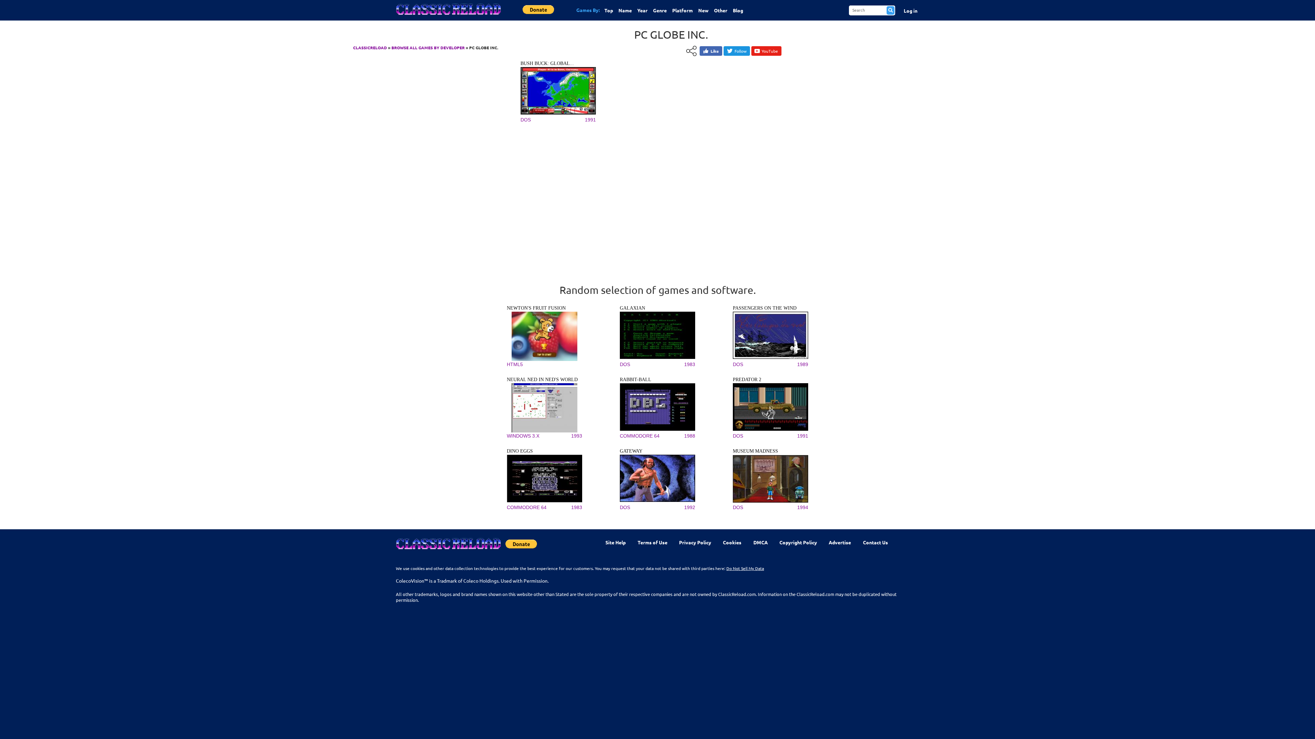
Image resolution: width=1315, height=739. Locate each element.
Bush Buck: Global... (547, 63)
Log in (910, 11)
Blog (738, 10)
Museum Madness (755, 451)
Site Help (615, 542)
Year (642, 10)
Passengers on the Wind (765, 308)
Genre (660, 10)
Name (625, 10)
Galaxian (632, 308)
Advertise (840, 542)
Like (715, 51)
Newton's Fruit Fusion (536, 308)
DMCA (760, 542)
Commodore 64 (640, 436)
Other (720, 10)
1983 (689, 364)
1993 (576, 436)
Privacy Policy (695, 542)
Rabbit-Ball (635, 379)
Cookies (732, 542)
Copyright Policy (798, 542)
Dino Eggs (520, 451)
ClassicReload (370, 47)
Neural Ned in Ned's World (542, 379)
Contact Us (875, 542)
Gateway (631, 451)
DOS (526, 119)
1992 (689, 507)
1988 (689, 436)
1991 (590, 119)
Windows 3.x (523, 436)
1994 (802, 507)
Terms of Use (652, 542)
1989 (802, 364)
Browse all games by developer (428, 47)
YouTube (770, 51)
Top (608, 10)
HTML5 (515, 364)
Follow (741, 51)
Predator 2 (747, 379)
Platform (682, 10)
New (703, 10)
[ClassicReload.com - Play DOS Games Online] (447, 16)
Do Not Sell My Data (745, 568)
